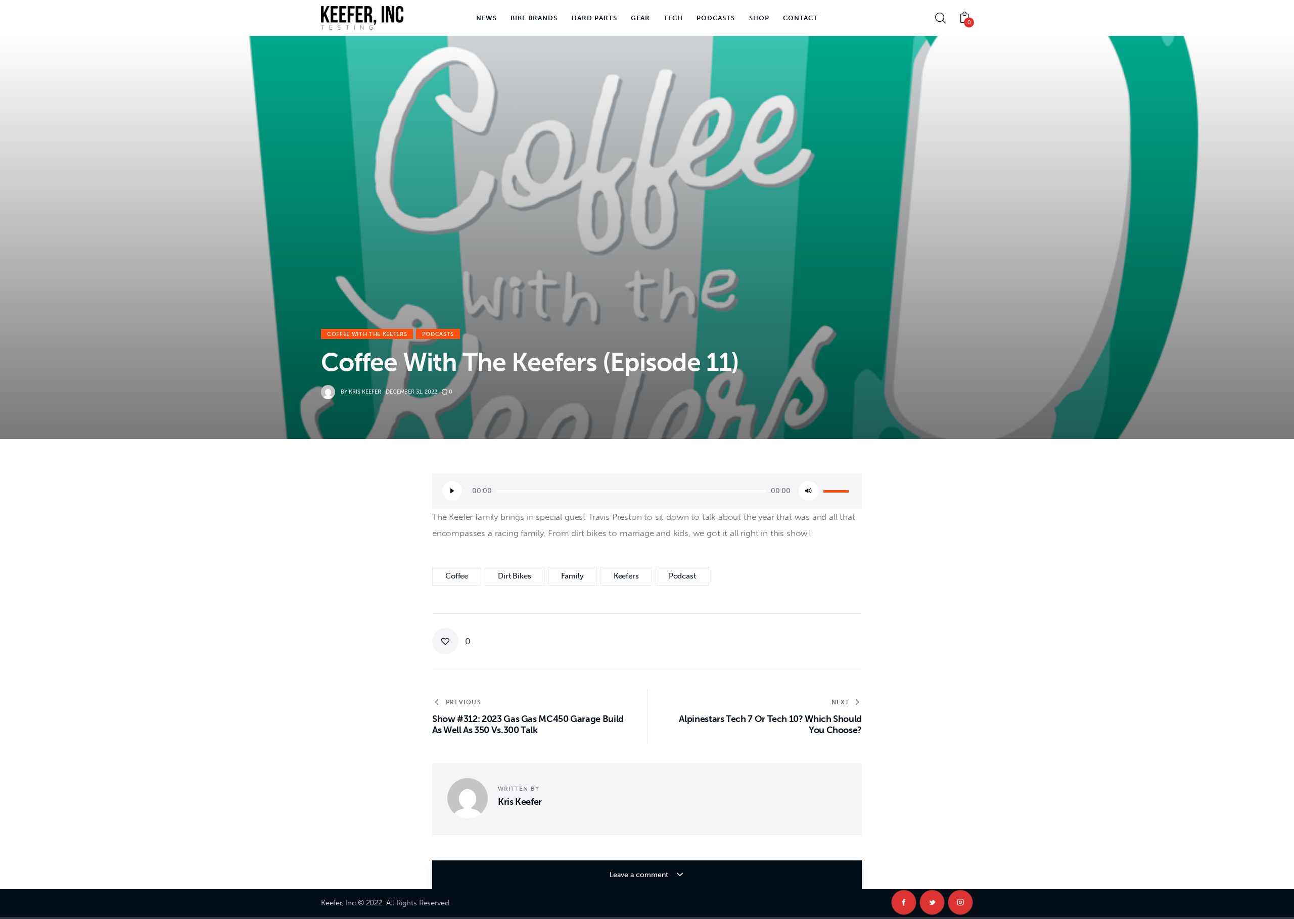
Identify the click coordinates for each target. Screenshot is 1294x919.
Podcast (682, 576)
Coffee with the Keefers (367, 334)
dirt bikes (514, 576)
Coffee (456, 576)
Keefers (626, 576)
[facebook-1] (903, 902)
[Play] (452, 491)
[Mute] (808, 491)
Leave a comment (640, 874)
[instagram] (960, 902)
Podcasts (438, 334)
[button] (451, 641)
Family (572, 576)
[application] (647, 491)
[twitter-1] (932, 902)
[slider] (837, 490)
